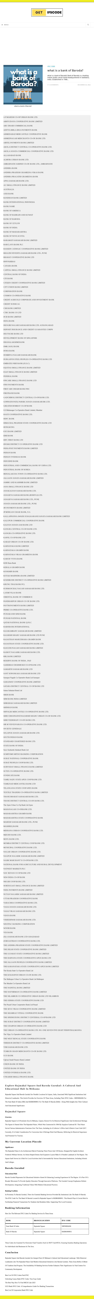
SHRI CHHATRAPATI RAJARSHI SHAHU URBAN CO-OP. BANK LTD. (32, 716)
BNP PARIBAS (9, 262)
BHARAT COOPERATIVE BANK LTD (18, 257)
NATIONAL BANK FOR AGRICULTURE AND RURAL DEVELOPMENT (32, 864)
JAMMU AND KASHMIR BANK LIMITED (20, 482)
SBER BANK (8, 695)
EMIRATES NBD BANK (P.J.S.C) (16, 363)
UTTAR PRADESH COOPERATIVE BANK (20, 899)
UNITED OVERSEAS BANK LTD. (17, 1073)
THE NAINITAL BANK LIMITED (16, 988)
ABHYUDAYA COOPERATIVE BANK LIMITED (22, 121)
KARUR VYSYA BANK (13, 559)
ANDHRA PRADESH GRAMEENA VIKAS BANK (23, 172)
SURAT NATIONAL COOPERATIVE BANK (20, 758)
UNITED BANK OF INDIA (14, 1068)
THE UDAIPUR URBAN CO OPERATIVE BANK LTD (25, 1026)
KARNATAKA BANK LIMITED (16, 546)
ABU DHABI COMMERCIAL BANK (18, 126)
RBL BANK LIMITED (12, 656)
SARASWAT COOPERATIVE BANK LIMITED (21, 682)
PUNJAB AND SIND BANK (14, 614)
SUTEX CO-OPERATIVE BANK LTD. (18, 771)
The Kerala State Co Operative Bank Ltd (18, 971)
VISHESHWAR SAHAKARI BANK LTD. (19, 920)
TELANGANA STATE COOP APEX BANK (20, 788)
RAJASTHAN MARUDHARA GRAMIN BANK (22, 639)
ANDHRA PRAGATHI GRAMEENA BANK (20, 177)
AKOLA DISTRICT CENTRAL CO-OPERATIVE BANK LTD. (27, 147)
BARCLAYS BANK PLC (13, 245)
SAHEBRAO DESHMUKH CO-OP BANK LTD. (22, 665)
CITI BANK (8, 278)
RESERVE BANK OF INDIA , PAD (17, 661)
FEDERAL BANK (10, 376)
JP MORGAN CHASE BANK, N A (16, 512)
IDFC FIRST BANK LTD (13, 440)
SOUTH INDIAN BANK (13, 737)
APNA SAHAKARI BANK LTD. (16, 181)
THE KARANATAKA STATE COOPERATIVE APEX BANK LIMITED (31, 966)
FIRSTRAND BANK (11, 393)
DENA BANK (8, 321)
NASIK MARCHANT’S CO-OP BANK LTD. (20, 860)
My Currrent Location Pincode (23, 1141)
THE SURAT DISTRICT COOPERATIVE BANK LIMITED (26, 1022)
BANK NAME (9, 206)
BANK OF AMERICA (12, 211)
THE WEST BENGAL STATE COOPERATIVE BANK (24, 1039)
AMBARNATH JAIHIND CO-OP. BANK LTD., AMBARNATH (28, 164)
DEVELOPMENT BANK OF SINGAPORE (20, 338)
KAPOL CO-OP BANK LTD (14, 538)
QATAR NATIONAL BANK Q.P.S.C (17, 622)
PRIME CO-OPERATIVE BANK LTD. (18, 610)
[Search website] (88, 25)
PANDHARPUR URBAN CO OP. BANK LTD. (21, 601)
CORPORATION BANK (12, 291)
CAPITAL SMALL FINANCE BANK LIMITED (21, 270)
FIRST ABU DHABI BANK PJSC (16, 389)
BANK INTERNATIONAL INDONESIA (19, 202)
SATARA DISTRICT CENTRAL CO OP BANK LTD (23, 686)
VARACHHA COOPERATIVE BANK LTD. (20, 903)
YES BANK (8, 932)
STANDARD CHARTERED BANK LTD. (19, 741)
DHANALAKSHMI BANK (14, 342)
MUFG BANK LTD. (11, 839)
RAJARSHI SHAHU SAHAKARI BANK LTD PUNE (24, 635)
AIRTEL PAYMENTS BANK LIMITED (18, 143)
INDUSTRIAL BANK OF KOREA (16, 470)
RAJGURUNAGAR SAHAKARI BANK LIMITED (23, 648)
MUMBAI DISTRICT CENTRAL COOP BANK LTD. (24, 843)
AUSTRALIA (8, 189)
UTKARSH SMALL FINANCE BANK (18, 1077)
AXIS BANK (8, 194)
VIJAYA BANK (9, 915)
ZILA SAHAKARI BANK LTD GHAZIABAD (21, 937)
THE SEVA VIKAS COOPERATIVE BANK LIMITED (24, 1009)
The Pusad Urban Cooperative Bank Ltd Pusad (20, 1005)
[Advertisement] (47, 48)
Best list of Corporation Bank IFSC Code (19, 1290)
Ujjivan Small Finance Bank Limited (16, 1060)
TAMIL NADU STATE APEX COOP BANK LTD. (22, 780)
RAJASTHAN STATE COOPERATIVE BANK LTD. (23, 644)
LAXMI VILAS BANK (12, 593)
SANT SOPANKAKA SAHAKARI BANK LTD (21, 673)
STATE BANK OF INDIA (13, 746)
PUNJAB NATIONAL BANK (14, 618)
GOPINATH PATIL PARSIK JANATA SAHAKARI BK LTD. (26, 402)
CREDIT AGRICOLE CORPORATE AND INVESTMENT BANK (28, 300)
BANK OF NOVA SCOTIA (14, 236)
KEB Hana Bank (9, 563)
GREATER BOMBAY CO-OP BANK (17, 406)
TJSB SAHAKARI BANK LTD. (15, 1047)
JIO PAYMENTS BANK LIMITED (16, 508)
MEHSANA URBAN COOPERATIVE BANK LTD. (23, 831)
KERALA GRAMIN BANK (14, 567)
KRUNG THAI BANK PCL (14, 584)
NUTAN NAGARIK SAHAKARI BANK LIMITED (23, 894)
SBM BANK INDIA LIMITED (15, 699)
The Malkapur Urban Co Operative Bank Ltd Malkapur (23, 979)
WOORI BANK (9, 928)
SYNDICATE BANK (11, 775)
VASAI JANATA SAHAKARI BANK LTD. (20, 907)
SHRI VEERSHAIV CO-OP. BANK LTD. (19, 720)
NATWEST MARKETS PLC (14, 869)
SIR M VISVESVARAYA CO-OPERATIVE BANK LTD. (25, 724)
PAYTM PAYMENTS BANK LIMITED (18, 606)
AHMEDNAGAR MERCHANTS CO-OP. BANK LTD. (24, 138)
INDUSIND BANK (10, 461)
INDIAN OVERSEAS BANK (14, 457)
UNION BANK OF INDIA (13, 1064)
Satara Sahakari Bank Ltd (12, 690)
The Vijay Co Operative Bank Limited (17, 1034)
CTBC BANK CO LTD (12, 313)
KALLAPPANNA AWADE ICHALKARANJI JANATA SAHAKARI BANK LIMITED (36, 516)
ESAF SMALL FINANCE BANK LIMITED (20, 372)
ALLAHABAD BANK (12, 155)
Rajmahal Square (39, 1226)
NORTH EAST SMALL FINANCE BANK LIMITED (23, 886)
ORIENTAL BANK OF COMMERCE (17, 597)
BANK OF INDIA (10, 228)
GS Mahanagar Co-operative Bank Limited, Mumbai (22, 410)
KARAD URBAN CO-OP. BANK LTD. (18, 542)
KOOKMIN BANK (10, 571)
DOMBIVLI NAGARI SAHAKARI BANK (20, 355)
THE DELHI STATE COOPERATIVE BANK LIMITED (24, 949)
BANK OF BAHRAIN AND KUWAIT (18, 215)
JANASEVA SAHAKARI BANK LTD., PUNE (21, 499)
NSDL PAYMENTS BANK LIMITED (17, 890)
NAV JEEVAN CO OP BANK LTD (16, 873)
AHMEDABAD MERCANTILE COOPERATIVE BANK (25, 134)
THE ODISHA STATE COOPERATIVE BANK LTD (23, 1000)
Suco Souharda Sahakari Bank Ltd (16, 750)
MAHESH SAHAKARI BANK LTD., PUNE (20, 822)
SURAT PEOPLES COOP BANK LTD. (18, 763)
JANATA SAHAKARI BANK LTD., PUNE (20, 504)
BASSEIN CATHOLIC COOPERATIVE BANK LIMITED (25, 249)
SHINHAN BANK (10, 707)
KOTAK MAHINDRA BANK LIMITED (19, 576)
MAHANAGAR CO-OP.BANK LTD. (17, 809)
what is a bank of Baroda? (65, 70)
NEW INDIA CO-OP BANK (14, 877)
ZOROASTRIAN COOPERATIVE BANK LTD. (21, 941)
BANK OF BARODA (11, 219)
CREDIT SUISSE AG (11, 304)
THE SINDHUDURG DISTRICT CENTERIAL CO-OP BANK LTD (29, 1017)
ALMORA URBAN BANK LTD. (16, 160)
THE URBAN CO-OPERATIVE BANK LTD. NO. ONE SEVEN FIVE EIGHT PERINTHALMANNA (42, 1030)
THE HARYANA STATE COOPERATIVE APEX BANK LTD (27, 958)
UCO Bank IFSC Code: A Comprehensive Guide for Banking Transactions (29, 1286)
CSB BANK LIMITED (12, 308)
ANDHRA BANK (10, 168)
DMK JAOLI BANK (11, 346)
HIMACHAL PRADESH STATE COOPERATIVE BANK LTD (27, 423)
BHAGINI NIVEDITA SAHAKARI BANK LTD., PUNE (25, 253)
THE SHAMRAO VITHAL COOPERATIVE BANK (23, 1013)
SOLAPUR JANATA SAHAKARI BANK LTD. (21, 733)
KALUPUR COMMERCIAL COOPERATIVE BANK (23, 521)
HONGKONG (8, 427)
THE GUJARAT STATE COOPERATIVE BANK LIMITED (26, 954)
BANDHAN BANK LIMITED (15, 198)
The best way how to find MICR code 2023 (20, 1283)
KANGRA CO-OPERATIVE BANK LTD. (19, 533)
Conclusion (11, 1252)
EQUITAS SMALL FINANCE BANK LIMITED (21, 368)
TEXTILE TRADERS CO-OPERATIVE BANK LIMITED (25, 792)
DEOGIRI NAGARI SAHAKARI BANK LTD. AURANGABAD (28, 325)
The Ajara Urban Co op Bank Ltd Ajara (18, 805)
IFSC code (51, 66)
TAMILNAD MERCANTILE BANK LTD (19, 784)
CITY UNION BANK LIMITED (15, 287)
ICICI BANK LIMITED (12, 431)
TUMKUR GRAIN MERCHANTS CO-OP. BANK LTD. (25, 1051)
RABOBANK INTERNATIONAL (16, 627)
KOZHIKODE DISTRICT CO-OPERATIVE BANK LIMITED (27, 580)
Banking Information (17, 1208)
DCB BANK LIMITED (12, 317)
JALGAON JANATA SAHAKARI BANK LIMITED (23, 478)
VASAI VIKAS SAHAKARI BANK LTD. (19, 911)
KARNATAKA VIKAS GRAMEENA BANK (20, 555)
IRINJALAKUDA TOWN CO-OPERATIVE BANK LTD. (25, 474)
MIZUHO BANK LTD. (12, 835)
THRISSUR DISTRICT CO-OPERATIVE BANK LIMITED (26, 1043)
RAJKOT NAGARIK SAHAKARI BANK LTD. (21, 652)
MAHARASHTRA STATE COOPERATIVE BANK (23, 818)
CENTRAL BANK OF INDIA (14, 274)
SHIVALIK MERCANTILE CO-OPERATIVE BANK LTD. (26, 712)
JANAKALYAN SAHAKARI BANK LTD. (19, 491)
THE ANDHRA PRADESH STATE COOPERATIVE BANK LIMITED (30, 945)
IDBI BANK (8, 436)
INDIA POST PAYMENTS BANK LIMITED (20, 448)
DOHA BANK (9, 351)
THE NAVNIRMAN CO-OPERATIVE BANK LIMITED (25, 992)
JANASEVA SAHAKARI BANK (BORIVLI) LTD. (23, 495)
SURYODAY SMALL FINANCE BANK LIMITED (23, 767)
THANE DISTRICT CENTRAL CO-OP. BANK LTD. (23, 801)
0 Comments (54, 85)
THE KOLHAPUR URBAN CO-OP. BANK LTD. (22, 975)
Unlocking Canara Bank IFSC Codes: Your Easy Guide (23, 1279)
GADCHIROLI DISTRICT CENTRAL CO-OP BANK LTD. (26, 397)
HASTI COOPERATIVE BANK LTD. (18, 414)
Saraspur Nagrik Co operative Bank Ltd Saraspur (21, 678)
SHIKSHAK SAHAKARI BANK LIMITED (20, 703)
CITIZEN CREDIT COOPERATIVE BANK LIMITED (24, 283)
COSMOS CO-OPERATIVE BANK (17, 296)
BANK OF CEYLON (11, 223)
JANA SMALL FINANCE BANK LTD (18, 487)
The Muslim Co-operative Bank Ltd (16, 983)
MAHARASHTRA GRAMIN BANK (17, 814)
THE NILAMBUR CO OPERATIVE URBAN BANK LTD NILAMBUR (31, 996)
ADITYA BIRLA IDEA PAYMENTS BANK (20, 130)
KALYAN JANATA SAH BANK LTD (17, 525)
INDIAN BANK (9, 453)
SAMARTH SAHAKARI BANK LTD (18, 669)
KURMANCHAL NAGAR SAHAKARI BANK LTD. (24, 589)
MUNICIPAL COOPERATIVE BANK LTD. (20, 847)
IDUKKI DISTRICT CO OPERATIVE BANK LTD (23, 444)
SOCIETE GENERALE (12, 729)
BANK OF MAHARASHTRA (15, 232)
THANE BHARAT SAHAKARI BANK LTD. (20, 797)
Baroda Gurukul (14, 1168)
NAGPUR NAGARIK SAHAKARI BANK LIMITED (23, 856)
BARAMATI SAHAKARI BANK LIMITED (20, 240)
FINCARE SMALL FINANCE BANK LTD (20, 380)
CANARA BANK (10, 266)
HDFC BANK (8, 419)
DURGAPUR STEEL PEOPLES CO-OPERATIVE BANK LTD (27, 359)
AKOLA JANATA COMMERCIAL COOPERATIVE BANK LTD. (28, 151)
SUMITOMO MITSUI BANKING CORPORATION (23, 754)
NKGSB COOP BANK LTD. (14, 882)
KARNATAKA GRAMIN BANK (16, 550)
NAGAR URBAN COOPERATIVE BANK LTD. (22, 852)
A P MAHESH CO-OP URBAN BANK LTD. (20, 117)
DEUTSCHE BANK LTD (13, 334)
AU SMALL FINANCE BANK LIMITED (19, 185)
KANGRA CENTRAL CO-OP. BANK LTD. (20, 529)
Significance (9, 1147)
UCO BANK (8, 1056)
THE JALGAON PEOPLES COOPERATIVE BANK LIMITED (27, 962)
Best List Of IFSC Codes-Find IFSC (17, 1275)
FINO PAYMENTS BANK (13, 385)
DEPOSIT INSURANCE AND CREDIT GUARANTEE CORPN (28, 329)
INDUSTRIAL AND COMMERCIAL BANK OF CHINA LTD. (27, 465)
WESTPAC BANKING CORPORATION (19, 924)
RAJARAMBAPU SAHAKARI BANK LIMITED (22, 631)
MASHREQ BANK (10, 826)
